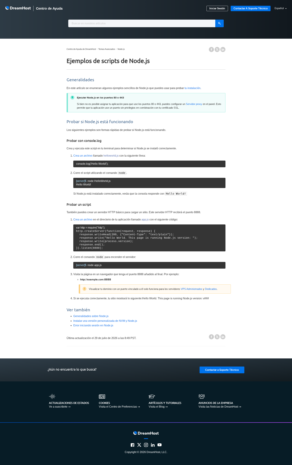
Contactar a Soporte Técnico (251, 8)
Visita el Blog (157, 406)
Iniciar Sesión (217, 8)
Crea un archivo (82, 155)
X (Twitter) (217, 49)
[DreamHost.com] (18, 8)
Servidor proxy (194, 104)
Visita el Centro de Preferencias (118, 406)
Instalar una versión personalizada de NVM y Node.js (105, 320)
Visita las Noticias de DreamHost (218, 406)
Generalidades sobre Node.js (90, 316)
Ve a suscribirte (58, 406)
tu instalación (192, 88)
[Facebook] (132, 444)
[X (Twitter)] (139, 444)
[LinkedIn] (152, 444)
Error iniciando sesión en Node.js (93, 325)
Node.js (121, 49)
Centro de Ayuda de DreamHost (81, 49)
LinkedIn (222, 49)
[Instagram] (146, 444)
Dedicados (211, 289)
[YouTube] (159, 444)
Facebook (211, 49)
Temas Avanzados (106, 49)
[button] (279, 8)
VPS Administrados (191, 289)
